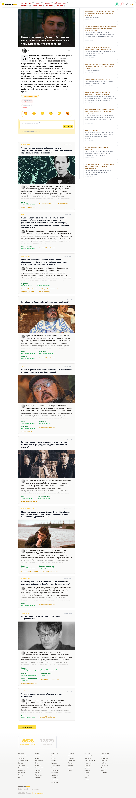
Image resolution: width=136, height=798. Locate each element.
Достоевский (23, 760)
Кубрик (103, 763)
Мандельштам (40, 768)
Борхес (87, 770)
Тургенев (21, 765)
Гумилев (37, 772)
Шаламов (54, 772)
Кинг (86, 777)
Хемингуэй (88, 756)
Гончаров (21, 770)
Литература (25, 144)
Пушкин (21, 753)
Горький (37, 777)
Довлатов (71, 760)
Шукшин (54, 760)
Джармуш (104, 768)
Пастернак (55, 768)
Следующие (27, 727)
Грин (53, 756)
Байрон (87, 753)
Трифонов (55, 775)
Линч (103, 770)
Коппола (104, 760)
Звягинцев (104, 758)
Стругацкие (55, 765)
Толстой (21, 758)
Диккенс (88, 768)
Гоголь (20, 763)
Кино (23, 214)
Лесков (37, 756)
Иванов (70, 765)
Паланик (87, 772)
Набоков (38, 770)
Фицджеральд (90, 760)
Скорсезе (104, 765)
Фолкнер (88, 758)
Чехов (37, 753)
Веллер (70, 768)
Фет (19, 777)
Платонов (38, 775)
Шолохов (54, 753)
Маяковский (39, 760)
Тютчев (20, 775)
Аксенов (54, 777)
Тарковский (105, 753)
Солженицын (55, 770)
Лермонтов (22, 756)
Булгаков (38, 765)
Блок (36, 763)
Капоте (87, 780)
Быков (70, 770)
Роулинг (87, 775)
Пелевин (71, 756)
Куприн (37, 758)
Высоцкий (54, 782)
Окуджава (55, 780)
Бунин (53, 758)
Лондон (87, 765)
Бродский (54, 763)
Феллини (104, 772)
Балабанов (105, 756)
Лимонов (71, 758)
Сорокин (71, 753)
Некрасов (21, 772)
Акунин (70, 763)
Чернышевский (23, 768)
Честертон (88, 763)
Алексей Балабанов (30, 96)
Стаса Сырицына (38, 793)
